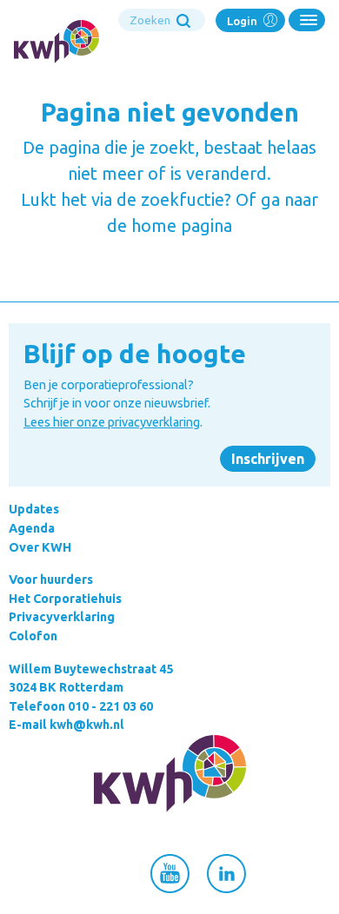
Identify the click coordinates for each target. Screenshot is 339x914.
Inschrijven (267, 459)
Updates (34, 509)
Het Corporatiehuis (65, 599)
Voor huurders (51, 579)
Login (243, 21)
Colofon (33, 636)
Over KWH (40, 547)
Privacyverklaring (62, 617)
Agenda (32, 528)
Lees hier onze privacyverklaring (111, 422)
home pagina (181, 225)
